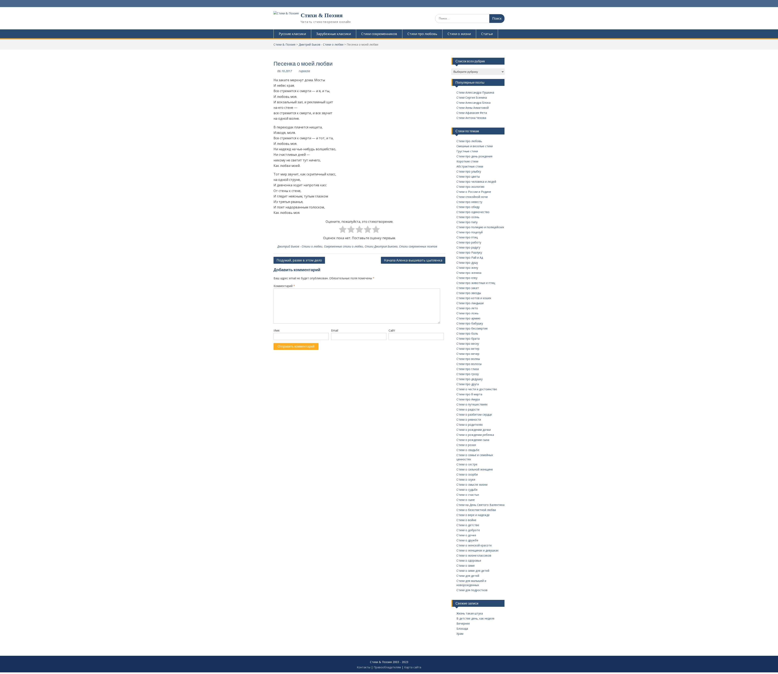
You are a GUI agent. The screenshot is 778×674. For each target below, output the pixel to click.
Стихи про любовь (422, 34)
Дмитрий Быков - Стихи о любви (299, 246)
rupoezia (304, 71)
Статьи (487, 34)
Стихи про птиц (467, 237)
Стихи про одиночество (472, 212)
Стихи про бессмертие (472, 328)
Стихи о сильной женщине (474, 469)
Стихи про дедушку (469, 379)
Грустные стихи (467, 151)
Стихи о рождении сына (472, 440)
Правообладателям (387, 667)
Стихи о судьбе (467, 490)
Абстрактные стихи (469, 166)
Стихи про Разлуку (469, 252)
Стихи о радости (467, 409)
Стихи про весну (467, 344)
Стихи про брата (468, 338)
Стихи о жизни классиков (473, 555)
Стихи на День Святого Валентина (480, 505)
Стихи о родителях (469, 425)
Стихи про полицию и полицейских (480, 227)
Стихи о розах (466, 445)
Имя (276, 330)
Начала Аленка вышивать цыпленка (413, 260)
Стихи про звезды (468, 293)
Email (334, 330)
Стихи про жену (467, 268)
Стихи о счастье (467, 495)
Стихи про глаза (467, 369)
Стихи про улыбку (468, 171)
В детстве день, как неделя (475, 618)
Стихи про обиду (468, 207)
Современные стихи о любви (343, 246)
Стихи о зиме (465, 565)
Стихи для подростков (471, 590)
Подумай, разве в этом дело (299, 260)
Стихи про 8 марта (469, 394)
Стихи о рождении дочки (473, 430)
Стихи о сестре (466, 464)
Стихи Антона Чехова (471, 118)
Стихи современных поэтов (418, 246)
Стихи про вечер (467, 354)
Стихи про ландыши (470, 303)
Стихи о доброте (468, 530)
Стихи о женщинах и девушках (477, 550)
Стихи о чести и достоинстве (476, 389)
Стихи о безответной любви (476, 510)
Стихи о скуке (465, 479)
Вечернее (463, 623)
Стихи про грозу (467, 374)
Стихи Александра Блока (473, 103)
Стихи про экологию (470, 187)
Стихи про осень (467, 217)
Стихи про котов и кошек (473, 298)
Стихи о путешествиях (471, 404)
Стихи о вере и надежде (473, 515)
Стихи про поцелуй (469, 232)
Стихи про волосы (469, 364)
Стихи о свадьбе (467, 450)
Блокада (462, 628)
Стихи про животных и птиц (475, 283)
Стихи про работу (468, 242)
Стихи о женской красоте (474, 545)
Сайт (392, 330)
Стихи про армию (468, 318)
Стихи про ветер (467, 349)
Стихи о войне (466, 520)
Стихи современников (379, 34)
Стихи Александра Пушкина (475, 92)
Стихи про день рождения (474, 156)
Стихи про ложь (467, 313)
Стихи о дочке (466, 535)
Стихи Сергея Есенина (471, 97)
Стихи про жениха (468, 273)
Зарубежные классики (333, 34)
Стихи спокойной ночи (472, 197)
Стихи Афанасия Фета (471, 113)
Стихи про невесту (469, 202)
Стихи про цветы (468, 176)
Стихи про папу (467, 222)
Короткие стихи (467, 161)
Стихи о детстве (467, 525)
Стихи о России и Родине (473, 192)
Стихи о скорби (467, 474)
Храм (459, 634)
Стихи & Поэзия (322, 15)
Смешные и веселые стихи (474, 146)
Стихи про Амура (468, 399)
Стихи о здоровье (468, 560)
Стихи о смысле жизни (471, 484)
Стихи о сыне (465, 500)
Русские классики (292, 34)
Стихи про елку (466, 278)
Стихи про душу (467, 262)
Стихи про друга (467, 384)
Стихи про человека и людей (476, 181)
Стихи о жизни (459, 34)
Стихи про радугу (468, 247)
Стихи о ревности (468, 419)
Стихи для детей (467, 576)
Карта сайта (412, 667)
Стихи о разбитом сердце (474, 414)
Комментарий (284, 286)
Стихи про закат (467, 288)
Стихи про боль (467, 333)
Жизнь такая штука (469, 613)
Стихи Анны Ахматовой (472, 108)
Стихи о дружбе (467, 540)
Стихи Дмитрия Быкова (381, 246)
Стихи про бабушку (469, 323)
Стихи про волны (468, 359)
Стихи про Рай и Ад (469, 257)
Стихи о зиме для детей (472, 571)
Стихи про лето (467, 308)
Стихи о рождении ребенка (475, 435)
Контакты (363, 667)
